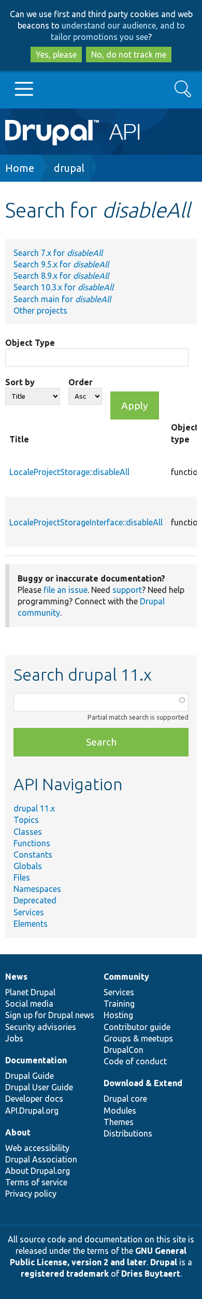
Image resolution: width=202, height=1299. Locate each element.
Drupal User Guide (39, 1087)
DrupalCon (123, 1049)
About (18, 1132)
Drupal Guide (29, 1075)
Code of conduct (135, 1061)
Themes (119, 1122)
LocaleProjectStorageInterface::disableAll (86, 522)
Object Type (30, 342)
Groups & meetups (138, 1038)
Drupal (163, 1262)
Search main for (62, 299)
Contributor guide (137, 1027)
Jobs (14, 1038)
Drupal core (125, 1098)
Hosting (118, 1015)
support (127, 589)
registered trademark (65, 1273)
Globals (27, 866)
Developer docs (34, 1098)
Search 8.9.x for (61, 275)
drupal (69, 168)
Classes (27, 831)
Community (126, 976)
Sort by (20, 382)
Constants (32, 854)
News (16, 976)
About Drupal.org (37, 1170)
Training (119, 1003)
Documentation (36, 1060)
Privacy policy (30, 1193)
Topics (26, 819)
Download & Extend (143, 1083)
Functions (31, 843)
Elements (30, 923)
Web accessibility (37, 1148)
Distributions (128, 1133)
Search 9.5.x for (61, 264)
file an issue (66, 589)
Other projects (40, 310)
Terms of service (36, 1182)
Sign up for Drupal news (49, 1015)
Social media (29, 1003)
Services (28, 912)
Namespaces (37, 889)
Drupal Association (41, 1159)
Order (80, 382)
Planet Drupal (30, 992)
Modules (120, 1110)
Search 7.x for (58, 253)
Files (21, 877)
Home (19, 168)
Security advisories (40, 1027)
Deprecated (34, 900)
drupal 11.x (34, 808)
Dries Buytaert (150, 1273)
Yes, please (56, 54)
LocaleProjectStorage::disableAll (69, 472)
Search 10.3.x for (63, 287)
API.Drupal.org (32, 1110)
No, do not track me (128, 54)
